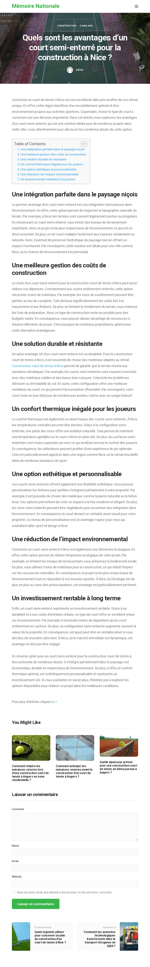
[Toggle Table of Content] (82, 144)
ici (54, 702)
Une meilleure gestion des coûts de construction (53, 154)
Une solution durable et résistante (43, 159)
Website (17, 876)
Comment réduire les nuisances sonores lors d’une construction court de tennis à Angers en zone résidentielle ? (30, 773)
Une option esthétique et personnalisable (48, 169)
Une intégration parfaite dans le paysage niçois (52, 149)
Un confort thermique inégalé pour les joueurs (51, 164)
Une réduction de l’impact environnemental (49, 174)
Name (15, 845)
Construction (66, 26)
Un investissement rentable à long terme (47, 179)
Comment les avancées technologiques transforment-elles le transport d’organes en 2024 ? (99, 939)
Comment (18, 809)
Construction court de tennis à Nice (37, 366)
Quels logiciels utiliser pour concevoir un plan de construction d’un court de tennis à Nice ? (50, 937)
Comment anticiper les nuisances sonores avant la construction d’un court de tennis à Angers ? (74, 771)
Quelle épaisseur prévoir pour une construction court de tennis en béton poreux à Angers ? (118, 767)
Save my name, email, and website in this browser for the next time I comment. (64, 892)
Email (15, 861)
